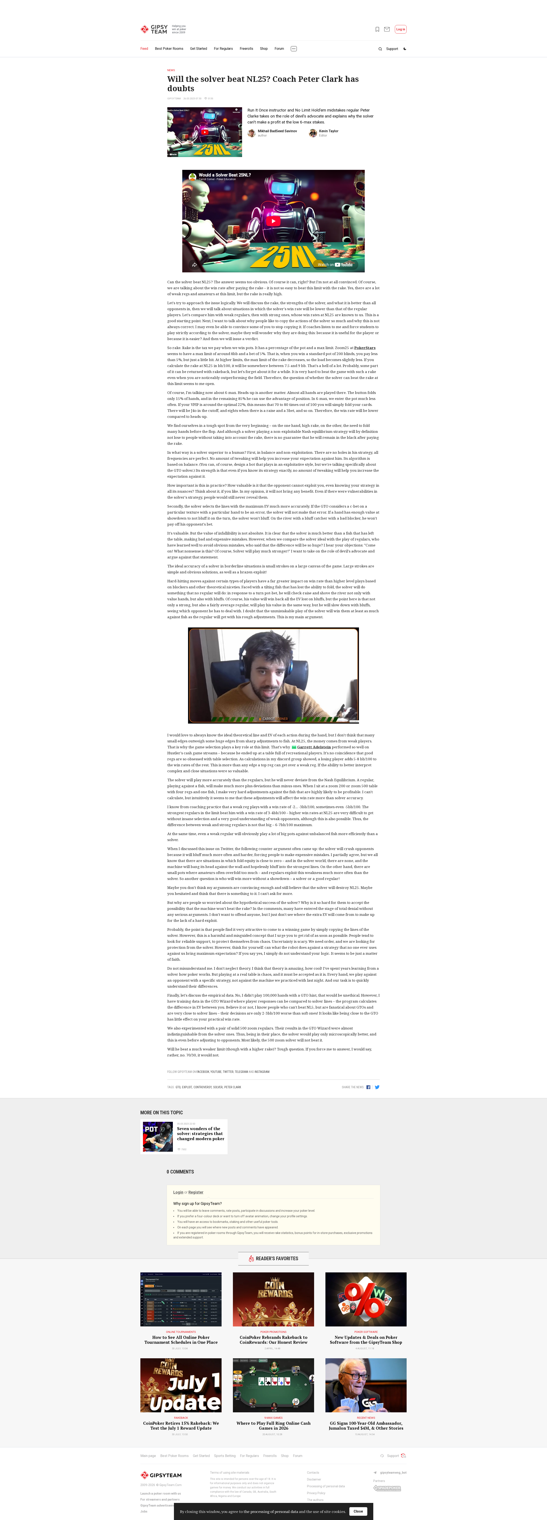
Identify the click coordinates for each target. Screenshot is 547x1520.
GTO (178, 1087)
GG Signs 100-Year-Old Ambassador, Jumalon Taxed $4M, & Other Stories (366, 1426)
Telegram (241, 1072)
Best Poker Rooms (169, 49)
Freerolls (246, 49)
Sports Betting (225, 1456)
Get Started (198, 49)
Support (393, 1456)
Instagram (262, 1072)
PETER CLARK (232, 1087)
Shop (264, 49)
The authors (315, 1500)
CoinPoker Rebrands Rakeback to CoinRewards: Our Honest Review (273, 1340)
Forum (279, 49)
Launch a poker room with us (160, 1493)
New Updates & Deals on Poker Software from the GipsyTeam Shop (366, 1340)
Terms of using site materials (229, 1472)
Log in (400, 29)
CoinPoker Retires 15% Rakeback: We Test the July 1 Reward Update (181, 1426)
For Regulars (223, 49)
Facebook (203, 1072)
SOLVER (218, 1087)
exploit (187, 1087)
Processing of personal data (326, 1486)
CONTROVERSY (203, 1087)
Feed (144, 49)
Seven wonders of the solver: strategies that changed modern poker (200, 1133)
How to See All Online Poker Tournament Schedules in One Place (181, 1340)
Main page (148, 1456)
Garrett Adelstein (314, 747)
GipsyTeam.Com (170, 1485)
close (358, 1511)
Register (195, 1192)
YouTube (216, 1072)
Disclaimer (314, 1479)
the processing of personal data (271, 1511)
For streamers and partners (160, 1499)
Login (178, 1192)
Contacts (313, 1472)
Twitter (228, 1072)
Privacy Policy (316, 1493)
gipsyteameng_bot (393, 1472)
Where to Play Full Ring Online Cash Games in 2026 (273, 1426)
